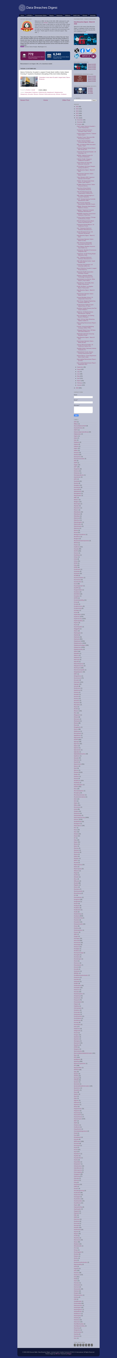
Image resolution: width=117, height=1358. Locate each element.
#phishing (76, 1061)
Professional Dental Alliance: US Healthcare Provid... (85, 225)
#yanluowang (77, 1332)
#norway (76, 1022)
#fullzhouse (77, 731)
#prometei (76, 1084)
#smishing (76, 1184)
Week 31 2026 (92, 69)
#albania (76, 446)
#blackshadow (78, 526)
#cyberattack (28, 92)
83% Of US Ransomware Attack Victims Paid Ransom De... (85, 221)
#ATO (75, 479)
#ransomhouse (78, 1116)
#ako (75, 440)
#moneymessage (78, 952)
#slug (75, 1182)
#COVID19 (77, 594)
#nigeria (76, 1004)
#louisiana (76, 889)
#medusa (76, 928)
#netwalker (77, 987)
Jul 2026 (90, 88)
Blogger (69, 1353)
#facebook (77, 702)
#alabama (76, 442)
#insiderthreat (77, 821)
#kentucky (76, 852)
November (80, 122)
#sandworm (77, 1153)
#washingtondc (78, 1309)
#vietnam (76, 1291)
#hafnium (76, 776)
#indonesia (77, 813)
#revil (75, 1135)
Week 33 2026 (92, 65)
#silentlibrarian (78, 1168)
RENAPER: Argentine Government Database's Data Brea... (86, 214)
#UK (75, 1270)
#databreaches (59, 92)
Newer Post (24, 100)
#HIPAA (76, 786)
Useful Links (76, 15)
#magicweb (77, 901)
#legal (75, 872)
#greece (76, 766)
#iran (75, 831)
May (78, 376)
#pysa (75, 1092)
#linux (75, 879)
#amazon (76, 452)
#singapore (77, 1174)
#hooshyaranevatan (79, 795)
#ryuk (75, 1151)
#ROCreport (77, 1141)
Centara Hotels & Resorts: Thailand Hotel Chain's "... (86, 134)
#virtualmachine (78, 1295)
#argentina (77, 469)
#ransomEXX (77, 1114)
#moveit (76, 967)
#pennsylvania (78, 1051)
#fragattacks (77, 727)
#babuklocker (77, 491)
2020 (77, 388)
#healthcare (77, 780)
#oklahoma (77, 1028)
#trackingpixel (77, 1252)
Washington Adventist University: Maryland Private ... (85, 334)
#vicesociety (77, 1289)
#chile (75, 559)
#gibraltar (76, 752)
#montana (76, 956)
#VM (75, 1299)
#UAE (75, 1266)
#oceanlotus (77, 1024)
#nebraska (77, 981)
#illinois (76, 805)
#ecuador (30, 94)
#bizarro (76, 510)
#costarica (76, 592)
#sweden (76, 1227)
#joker (75, 846)
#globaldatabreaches (79, 754)
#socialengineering (79, 1190)
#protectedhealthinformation (81, 1086)
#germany (76, 743)
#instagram (77, 823)
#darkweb (76, 639)
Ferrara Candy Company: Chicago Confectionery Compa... (86, 218)
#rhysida (76, 1139)
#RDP (75, 1123)
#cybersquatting (78, 620)
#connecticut (77, 579)
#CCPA (76, 551)
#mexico (76, 932)
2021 (77, 118)
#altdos (76, 450)
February (79, 383)
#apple (76, 464)
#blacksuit (76, 528)
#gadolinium (77, 735)
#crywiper (76, 610)
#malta (76, 911)
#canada (76, 549)
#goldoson (77, 756)
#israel (76, 836)
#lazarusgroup (78, 868)
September (80, 367)
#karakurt (76, 850)
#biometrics (77, 508)
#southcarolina (78, 1201)
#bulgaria (76, 538)
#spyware (76, 1213)
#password (77, 1043)
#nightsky (76, 1006)
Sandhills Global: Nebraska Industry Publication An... (86, 349)
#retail (75, 1133)
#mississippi (77, 944)
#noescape (77, 1012)
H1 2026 (90, 89)
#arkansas (77, 473)
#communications (78, 577)
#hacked (41, 94)
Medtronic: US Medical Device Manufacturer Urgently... (85, 312)
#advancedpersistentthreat (81, 432)
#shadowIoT (77, 1164)
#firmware (76, 719)
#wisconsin (77, 1321)
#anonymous (77, 456)
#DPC (75, 674)
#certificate (77, 555)
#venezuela (77, 1285)
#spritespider (77, 1209)
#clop (75, 565)
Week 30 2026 (92, 81)
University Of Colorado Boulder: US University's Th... (86, 152)
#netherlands (77, 985)
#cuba (75, 612)
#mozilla (76, 969)
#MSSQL (76, 973)
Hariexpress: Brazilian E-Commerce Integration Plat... (86, 250)
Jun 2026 (90, 93)
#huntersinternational (79, 797)
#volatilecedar (77, 1301)
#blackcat (76, 518)
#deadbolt (76, 653)
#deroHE (76, 661)
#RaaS (76, 1106)
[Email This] (39, 90)
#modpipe (76, 948)
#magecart (77, 899)
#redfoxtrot (77, 1127)
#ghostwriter (77, 749)
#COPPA (76, 588)
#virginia (76, 1293)
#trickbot (76, 1254)
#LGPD (76, 875)
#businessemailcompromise (81, 540)
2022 (77, 115)
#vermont (76, 1287)
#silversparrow (78, 1170)
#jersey (76, 844)
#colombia (76, 571)
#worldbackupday (78, 1324)
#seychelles (77, 1162)
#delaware (77, 657)
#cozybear (77, 596)
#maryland (77, 922)
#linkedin (76, 877)
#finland (76, 717)
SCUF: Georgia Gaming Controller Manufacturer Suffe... (86, 199)
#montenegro (77, 959)
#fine (75, 713)
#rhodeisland (77, 1137)
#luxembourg (77, 893)
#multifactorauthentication (81, 975)
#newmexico (77, 998)
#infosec (58, 94)
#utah (75, 1280)
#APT (75, 466)
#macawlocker (78, 897)
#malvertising (77, 913)
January (79, 385)
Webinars (67, 15)
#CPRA (76, 598)
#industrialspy (77, 815)
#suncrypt (76, 1223)
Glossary (84, 15)
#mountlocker (77, 965)
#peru (75, 1055)
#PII (75, 1065)
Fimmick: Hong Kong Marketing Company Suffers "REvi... (85, 327)
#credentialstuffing (79, 600)
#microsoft (77, 940)
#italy (75, 840)
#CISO (76, 563)
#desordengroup (78, 663)
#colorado (76, 573)
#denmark (76, 659)
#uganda (76, 1268)
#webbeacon (77, 1313)
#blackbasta (77, 512)
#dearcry (76, 655)
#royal (75, 1147)
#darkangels (77, 633)
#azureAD (76, 489)
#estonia (76, 692)
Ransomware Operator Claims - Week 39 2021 (85, 341)
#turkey (76, 1258)
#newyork (76, 1000)
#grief (75, 768)
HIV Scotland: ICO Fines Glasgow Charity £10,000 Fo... (86, 167)
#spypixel (76, 1211)
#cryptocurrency (78, 606)
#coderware (77, 569)
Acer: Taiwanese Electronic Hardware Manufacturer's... (85, 229)
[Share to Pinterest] (46, 90)
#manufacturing (78, 918)
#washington (77, 1307)
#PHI (75, 1057)
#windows (76, 1319)
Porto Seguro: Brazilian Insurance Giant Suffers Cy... (86, 247)
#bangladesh (77, 493)
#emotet (76, 686)
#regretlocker (77, 1129)
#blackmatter (77, 524)
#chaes (76, 557)
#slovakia (76, 1178)
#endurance (77, 688)
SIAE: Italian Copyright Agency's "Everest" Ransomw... (85, 196)
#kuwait (76, 862)
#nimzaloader (77, 1008)
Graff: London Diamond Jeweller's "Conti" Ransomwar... (86, 127)
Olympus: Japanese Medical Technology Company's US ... (85, 276)
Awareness (59, 15)
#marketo (76, 920)
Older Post (66, 100)
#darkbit (76, 635)
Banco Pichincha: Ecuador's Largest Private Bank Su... (86, 269)
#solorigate (77, 1196)
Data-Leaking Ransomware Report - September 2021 (86, 363)
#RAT (75, 1121)
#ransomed (77, 1112)
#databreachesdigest (79, 645)
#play (75, 1071)
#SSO (75, 1217)
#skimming (77, 1176)
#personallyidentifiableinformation (83, 1053)
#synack (76, 1231)
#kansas (76, 848)
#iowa (75, 829)
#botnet (76, 530)
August (79, 369)
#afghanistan (77, 434)
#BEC (75, 497)
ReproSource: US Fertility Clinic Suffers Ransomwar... (85, 283)
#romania (76, 1143)
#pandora (76, 1039)
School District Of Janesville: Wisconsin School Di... (84, 163)
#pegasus (76, 1049)
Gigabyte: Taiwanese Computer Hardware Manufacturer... (85, 210)
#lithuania (76, 881)
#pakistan (76, 1036)
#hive (75, 788)
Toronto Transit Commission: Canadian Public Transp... (84, 130)
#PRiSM (76, 1080)
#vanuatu (76, 1282)
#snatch (76, 1188)
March (79, 380)
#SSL (75, 1215)
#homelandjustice (78, 790)
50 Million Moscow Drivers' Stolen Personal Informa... (86, 185)
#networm (76, 989)
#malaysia (76, 905)
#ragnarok (76, 1110)
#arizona (76, 471)
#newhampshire (78, 993)
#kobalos (76, 858)
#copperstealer (78, 589)
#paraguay (77, 1041)
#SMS (75, 1186)
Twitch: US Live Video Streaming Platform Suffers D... (85, 320)
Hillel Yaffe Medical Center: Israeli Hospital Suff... (86, 261)
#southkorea (77, 1203)
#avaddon (76, 485)
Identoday (93, 15)
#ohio (75, 1026)
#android (76, 454)
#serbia (76, 1159)
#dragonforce (77, 676)
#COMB (76, 575)
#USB (75, 1278)
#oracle (76, 1032)
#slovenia (76, 1180)
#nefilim (76, 983)
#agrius (76, 436)
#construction (77, 581)
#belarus (76, 499)
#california (76, 546)
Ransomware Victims (41, 15)
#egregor (76, 684)
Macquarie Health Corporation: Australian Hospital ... (85, 272)
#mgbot (76, 936)
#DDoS (76, 651)
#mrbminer (77, 971)
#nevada (76, 991)
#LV (75, 895)
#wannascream (78, 1305)
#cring (75, 602)
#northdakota (77, 1018)
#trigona (76, 1256)
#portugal (76, 1078)
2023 (77, 113)
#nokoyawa (77, 1014)
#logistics (76, 885)
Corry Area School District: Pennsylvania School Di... (84, 189)
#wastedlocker (78, 1311)
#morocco (76, 963)
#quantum (76, 1104)
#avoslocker (77, 487)
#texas (76, 1242)
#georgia (76, 741)
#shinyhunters (78, 1166)
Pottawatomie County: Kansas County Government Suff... (85, 352)
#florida (76, 723)
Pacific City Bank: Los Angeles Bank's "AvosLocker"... (85, 287)
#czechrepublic (78, 626)
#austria (76, 483)
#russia (76, 1149)
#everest (76, 696)
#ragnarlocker (77, 1108)
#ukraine (76, 1272)
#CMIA (76, 567)
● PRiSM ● (29, 15)
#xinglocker (77, 1330)
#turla (75, 1260)
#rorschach (77, 1145)
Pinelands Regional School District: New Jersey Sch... (86, 148)
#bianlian (76, 505)
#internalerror (77, 825)
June (78, 374)
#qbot (75, 1098)
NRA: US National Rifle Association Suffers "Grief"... (86, 145)
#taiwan (76, 1233)
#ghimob (76, 747)
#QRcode (76, 1102)
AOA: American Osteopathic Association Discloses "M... (85, 243)
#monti (76, 961)
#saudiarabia (77, 1157)
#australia (76, 481)
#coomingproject (78, 585)
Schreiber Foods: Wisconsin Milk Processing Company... (85, 138)
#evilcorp (76, 698)
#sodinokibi (77, 1192)
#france (76, 729)
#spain (76, 1205)
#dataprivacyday (78, 649)
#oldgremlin (77, 1030)
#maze (76, 926)
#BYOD (76, 542)
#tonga (76, 1250)
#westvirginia (77, 1315)
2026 (77, 106)
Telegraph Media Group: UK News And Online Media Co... (86, 331)
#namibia (76, 979)
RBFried (57, 1353)
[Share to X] (43, 90)
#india (75, 809)
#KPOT (76, 860)
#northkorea (77, 1020)
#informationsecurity (49, 94)
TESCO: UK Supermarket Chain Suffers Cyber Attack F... (85, 181)
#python (76, 1094)
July (78, 371)
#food (75, 725)
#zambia (76, 1334)
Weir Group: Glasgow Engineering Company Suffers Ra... (86, 301)
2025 (77, 108)
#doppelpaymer (78, 672)
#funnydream (77, 733)
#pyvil (75, 1096)
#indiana (76, 811)
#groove (76, 770)
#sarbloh (76, 1155)
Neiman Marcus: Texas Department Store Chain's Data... (86, 356)
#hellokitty (76, 782)
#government (77, 764)
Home (22, 15)
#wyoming (76, 1328)
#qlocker (76, 1100)
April (78, 378)
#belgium (76, 501)
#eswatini (76, 694)
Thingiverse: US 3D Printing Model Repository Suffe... (86, 254)
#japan (76, 842)
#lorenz (76, 887)
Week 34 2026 (92, 64)
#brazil (76, 532)
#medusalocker (78, 930)
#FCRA (76, 708)
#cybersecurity (42, 92)
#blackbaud (77, 514)
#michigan (76, 938)
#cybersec (35, 92)
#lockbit (76, 883)
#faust (75, 706)
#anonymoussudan (79, 458)
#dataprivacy (23, 94)
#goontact (76, 760)
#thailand (76, 1244)
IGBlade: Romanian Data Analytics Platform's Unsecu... (86, 207)
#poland (76, 1073)
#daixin (76, 631)
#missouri (76, 946)
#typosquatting (78, 1264)
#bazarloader (77, 495)
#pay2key (76, 1045)
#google (76, 758)
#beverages (77, 503)
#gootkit (76, 762)
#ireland (76, 833)
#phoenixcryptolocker (79, 1063)
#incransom (77, 807)
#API (75, 460)
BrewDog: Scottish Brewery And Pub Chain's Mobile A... (86, 309)
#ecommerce (77, 678)
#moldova (76, 950)
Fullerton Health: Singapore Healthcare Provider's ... (84, 159)
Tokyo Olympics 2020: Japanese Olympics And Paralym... (85, 178)
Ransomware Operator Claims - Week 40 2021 (85, 294)
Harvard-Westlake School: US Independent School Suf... (85, 298)
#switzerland (77, 1229)
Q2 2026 (90, 91)
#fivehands (77, 721)
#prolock (76, 1082)
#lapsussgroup (78, 864)
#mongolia (77, 954)
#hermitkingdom (78, 784)
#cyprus (76, 622)
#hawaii (76, 778)
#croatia (76, 604)
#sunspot (76, 1225)
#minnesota (77, 942)
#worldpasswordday (79, 1326)
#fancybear (77, 704)
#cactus (76, 544)
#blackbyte (77, 516)
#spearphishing (78, 1207)
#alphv (76, 448)
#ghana (76, 745)
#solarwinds (77, 1194)
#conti (75, 583)
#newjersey (77, 995)
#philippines (77, 1059)
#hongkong (77, 792)
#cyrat (75, 624)
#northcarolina (78, 1016)
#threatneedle (77, 1246)
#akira (75, 438)
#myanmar (77, 977)
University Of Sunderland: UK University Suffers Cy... (85, 265)
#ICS (75, 801)
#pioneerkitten (78, 1067)
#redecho (76, 1125)
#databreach (50, 92)
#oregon (76, 1034)
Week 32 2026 (92, 67)
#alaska (76, 444)
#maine (76, 903)
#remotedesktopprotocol (80, 1131)
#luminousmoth (78, 891)
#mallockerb (77, 909)
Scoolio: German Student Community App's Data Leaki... (86, 141)
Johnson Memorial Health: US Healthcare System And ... (85, 345)
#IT (75, 838)
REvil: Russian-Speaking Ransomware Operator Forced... (86, 203)
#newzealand (77, 1002)
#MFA (75, 934)
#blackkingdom (78, 522)
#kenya (76, 854)
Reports (51, 15)
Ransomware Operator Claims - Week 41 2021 (85, 240)
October (79, 124)
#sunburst (76, 1221)
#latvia (75, 866)
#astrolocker (77, 477)
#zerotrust (76, 1336)
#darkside (76, 637)
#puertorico (77, 1088)
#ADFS (76, 430)
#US (75, 1276)
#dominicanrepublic (79, 669)
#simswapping (78, 1172)
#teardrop (76, 1237)
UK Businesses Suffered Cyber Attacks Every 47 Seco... (85, 305)
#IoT (75, 827)
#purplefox (77, 1090)
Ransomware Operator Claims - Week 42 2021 (85, 174)
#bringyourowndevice (79, 534)
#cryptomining (78, 608)
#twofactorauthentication (80, 1262)
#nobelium (77, 1010)
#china (76, 561)
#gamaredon (77, 737)
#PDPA (76, 1047)
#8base (76, 423)
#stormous (77, 1219)
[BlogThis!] (41, 90)
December (80, 120)
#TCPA (76, 1235)
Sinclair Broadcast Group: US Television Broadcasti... (85, 232)
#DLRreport (77, 667)
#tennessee (77, 1239)
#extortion (76, 700)
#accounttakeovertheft (80, 425)
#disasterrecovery (79, 665)
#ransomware (77, 1118)
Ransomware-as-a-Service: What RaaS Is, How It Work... (86, 280)
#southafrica (77, 1198)
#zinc (75, 1338)
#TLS (75, 1248)
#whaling (76, 1317)
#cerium (76, 553)
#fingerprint (77, 715)
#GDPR (76, 739)
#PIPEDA (76, 1069)
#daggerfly (77, 628)
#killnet (76, 856)
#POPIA (76, 1075)
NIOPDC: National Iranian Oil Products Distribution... (85, 156)
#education (77, 682)
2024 (77, 111)
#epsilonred (77, 690)
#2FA (75, 421)
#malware (63, 94)
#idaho (76, 803)
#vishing (76, 1297)
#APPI (75, 462)
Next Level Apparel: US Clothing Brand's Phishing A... (85, 316)
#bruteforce (77, 536)
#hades (76, 774)
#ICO (75, 799)
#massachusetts (78, 924)
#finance (36, 94)
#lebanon (76, 870)
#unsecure (77, 1274)
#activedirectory (78, 428)
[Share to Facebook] (44, 90)
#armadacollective (79, 475)
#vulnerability (77, 1303)
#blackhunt (77, 520)
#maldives (76, 907)
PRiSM (46, 22)
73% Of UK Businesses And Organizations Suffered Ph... (85, 192)
